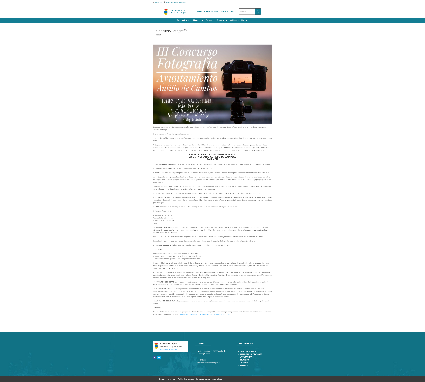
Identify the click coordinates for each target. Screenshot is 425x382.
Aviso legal (172, 379)
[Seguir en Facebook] (154, 357)
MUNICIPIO (244, 360)
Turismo (209, 20)
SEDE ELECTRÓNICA (248, 351)
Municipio (197, 20)
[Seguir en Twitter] (159, 357)
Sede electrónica (228, 11)
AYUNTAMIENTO (247, 357)
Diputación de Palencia (168, 349)
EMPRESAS (244, 365)
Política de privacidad (186, 379)
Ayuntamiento (183, 20)
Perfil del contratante (207, 11)
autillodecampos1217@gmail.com (192, 314)
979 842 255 (158, 2)
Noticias (244, 20)
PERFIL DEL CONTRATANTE (251, 354)
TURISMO (244, 363)
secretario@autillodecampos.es (176, 2)
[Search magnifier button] (258, 12)
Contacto (162, 379)
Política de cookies (203, 379)
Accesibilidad (217, 379)
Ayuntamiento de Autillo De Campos (178, 11)
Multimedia (234, 20)
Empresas (221, 20)
